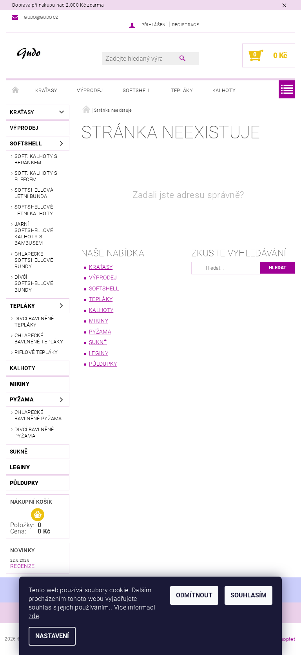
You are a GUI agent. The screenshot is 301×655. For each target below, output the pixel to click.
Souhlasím (248, 595)
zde (34, 616)
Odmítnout (194, 595)
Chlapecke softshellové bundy (34, 260)
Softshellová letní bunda (34, 193)
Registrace (185, 24)
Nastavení (52, 636)
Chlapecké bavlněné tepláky (39, 338)
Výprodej (90, 90)
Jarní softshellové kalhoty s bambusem (34, 233)
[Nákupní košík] (37, 515)
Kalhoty (224, 90)
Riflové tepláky (36, 352)
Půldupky (24, 483)
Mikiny (19, 384)
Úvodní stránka (15, 90)
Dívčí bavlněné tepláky (34, 322)
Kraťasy (46, 90)
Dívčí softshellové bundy (34, 283)
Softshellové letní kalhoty (34, 210)
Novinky (22, 550)
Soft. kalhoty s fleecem (36, 176)
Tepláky (182, 90)
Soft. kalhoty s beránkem (36, 159)
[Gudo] (53, 53)
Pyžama (22, 399)
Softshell (137, 90)
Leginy (20, 467)
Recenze (22, 566)
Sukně (19, 451)
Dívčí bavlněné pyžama (34, 432)
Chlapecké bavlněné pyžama (38, 415)
